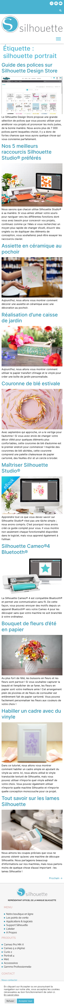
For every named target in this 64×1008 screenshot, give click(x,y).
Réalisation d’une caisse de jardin (30, 318)
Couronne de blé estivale (31, 383)
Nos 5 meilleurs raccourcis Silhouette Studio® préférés (27, 152)
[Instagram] (51, 3)
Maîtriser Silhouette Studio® (25, 468)
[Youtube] (60, 3)
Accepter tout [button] (25, 1001)
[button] (60, 10)
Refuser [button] (10, 1001)
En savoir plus (11, 995)
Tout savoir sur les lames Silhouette (30, 801)
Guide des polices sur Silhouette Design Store (29, 68)
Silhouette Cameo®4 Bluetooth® (26, 549)
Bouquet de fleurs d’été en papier (29, 626)
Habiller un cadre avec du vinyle (31, 714)
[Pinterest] (56, 3)
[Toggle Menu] (58, 38)
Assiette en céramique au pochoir (32, 249)
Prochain (55, 878)
